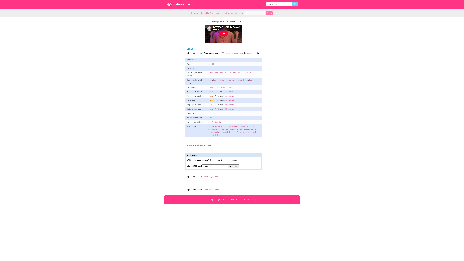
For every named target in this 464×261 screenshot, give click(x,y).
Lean (251, 80)
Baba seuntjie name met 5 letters (235, 129)
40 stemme (228, 87)
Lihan (251, 73)
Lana (228, 80)
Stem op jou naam (211, 176)
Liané (234, 80)
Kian (210, 118)
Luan (216, 73)
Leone (245, 73)
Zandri (218, 122)
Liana (240, 80)
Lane (239, 73)
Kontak (234, 200)
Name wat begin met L (235, 126)
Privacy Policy (250, 200)
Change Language (216, 200)
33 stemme (228, 92)
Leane (221, 73)
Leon (234, 73)
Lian (210, 80)
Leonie (216, 80)
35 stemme (229, 105)
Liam (210, 73)
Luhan (228, 73)
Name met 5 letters (216, 126)
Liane (245, 80)
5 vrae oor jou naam (231, 53)
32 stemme (229, 100)
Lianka (211, 122)
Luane (222, 80)
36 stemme (229, 109)
